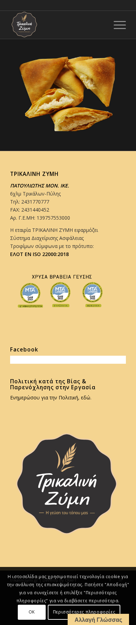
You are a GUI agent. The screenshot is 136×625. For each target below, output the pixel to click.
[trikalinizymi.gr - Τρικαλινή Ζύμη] (56, 25)
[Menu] (116, 25)
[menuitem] (116, 25)
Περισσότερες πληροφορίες (84, 612)
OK (32, 612)
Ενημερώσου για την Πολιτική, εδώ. (50, 397)
